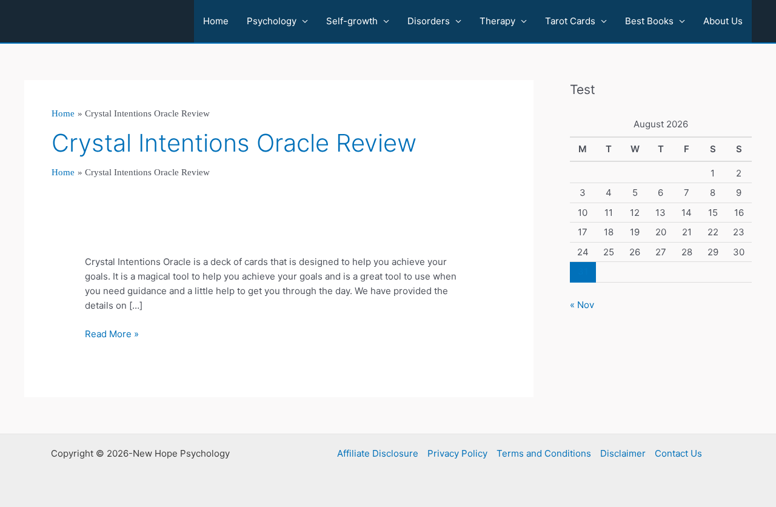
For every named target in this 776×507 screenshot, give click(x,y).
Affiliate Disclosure (377, 453)
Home (216, 21)
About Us (723, 21)
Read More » (112, 334)
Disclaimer (623, 453)
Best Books (649, 21)
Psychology (271, 21)
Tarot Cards (570, 21)
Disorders (428, 21)
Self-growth (352, 21)
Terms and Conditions (544, 453)
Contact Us (678, 453)
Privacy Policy (457, 453)
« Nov (582, 305)
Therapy (497, 21)
